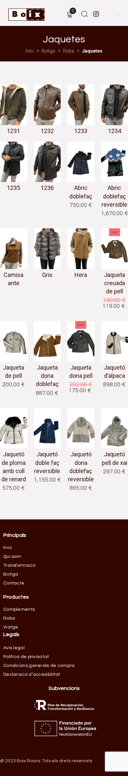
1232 (47, 130)
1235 (13, 187)
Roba (68, 51)
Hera (81, 274)
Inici (30, 51)
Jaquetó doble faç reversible (47, 462)
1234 (114, 130)
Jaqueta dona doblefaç (47, 375)
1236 (47, 187)
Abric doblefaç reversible (114, 196)
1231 (13, 130)
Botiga (48, 51)
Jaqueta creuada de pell (114, 283)
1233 (80, 130)
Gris (47, 274)
